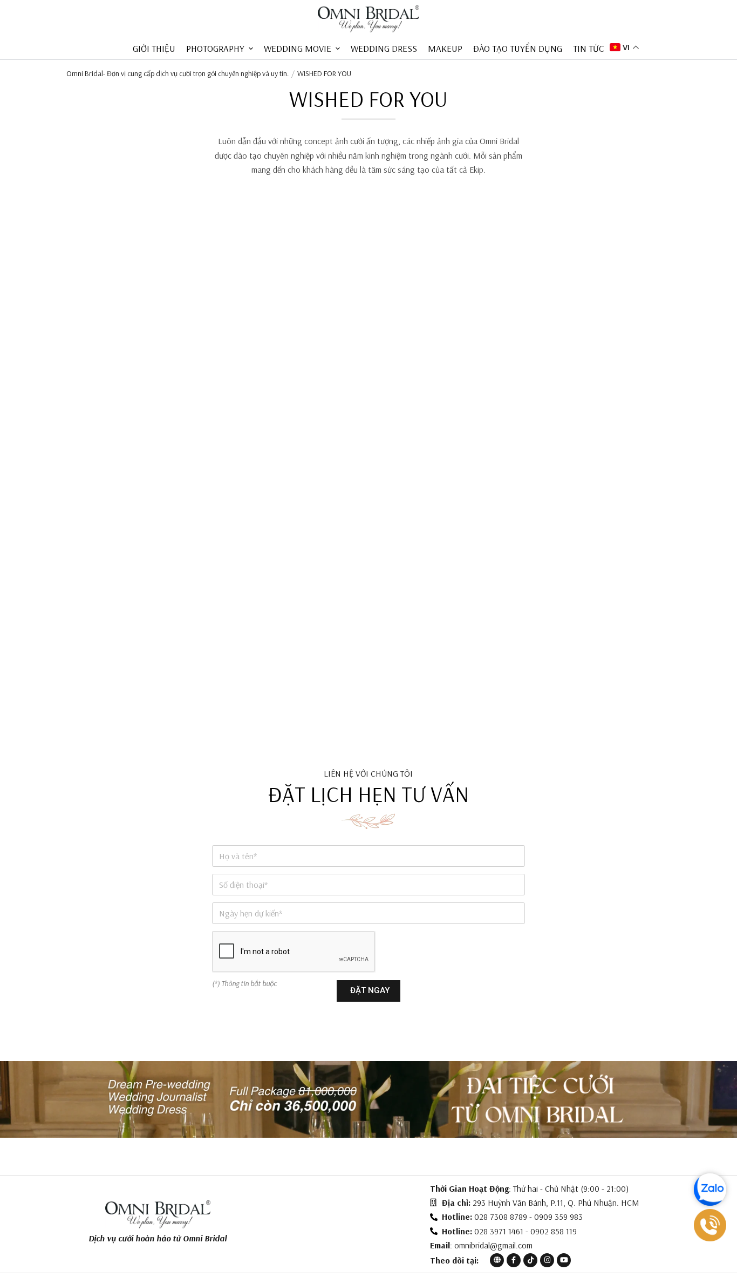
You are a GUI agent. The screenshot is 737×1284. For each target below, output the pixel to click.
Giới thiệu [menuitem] (154, 48)
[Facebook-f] (514, 1260)
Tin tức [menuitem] (588, 48)
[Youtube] (564, 1260)
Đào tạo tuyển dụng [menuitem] (517, 48)
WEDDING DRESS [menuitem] (384, 48)
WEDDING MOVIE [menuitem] (297, 48)
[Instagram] (547, 1260)
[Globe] (497, 1260)
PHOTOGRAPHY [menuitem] (215, 48)
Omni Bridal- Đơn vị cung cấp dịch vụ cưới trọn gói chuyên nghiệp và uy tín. (177, 73)
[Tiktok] (530, 1260)
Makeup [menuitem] (445, 48)
